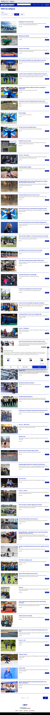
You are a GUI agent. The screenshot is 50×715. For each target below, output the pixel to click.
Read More (47, 26)
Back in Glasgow (22, 113)
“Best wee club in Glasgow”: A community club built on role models (33, 236)
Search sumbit (30, 4)
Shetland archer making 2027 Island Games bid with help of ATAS (33, 410)
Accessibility (32, 710)
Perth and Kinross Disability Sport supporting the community (32, 60)
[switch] (19, 360)
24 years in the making (24, 48)
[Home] (7, 5)
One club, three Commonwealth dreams (27, 127)
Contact (42, 4)
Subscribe (47, 4)
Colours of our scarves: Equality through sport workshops (31, 303)
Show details (42, 363)
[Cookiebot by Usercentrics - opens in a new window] (42, 347)
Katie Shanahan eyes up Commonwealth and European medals (33, 208)
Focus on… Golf (22, 640)
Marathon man (22, 436)
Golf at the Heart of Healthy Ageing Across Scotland (30, 504)
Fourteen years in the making (25, 615)
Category (2, 12)
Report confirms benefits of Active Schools (28, 573)
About (38, 4)
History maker (22, 668)
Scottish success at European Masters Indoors (29, 450)
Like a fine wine (22, 478)
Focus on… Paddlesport (24, 328)
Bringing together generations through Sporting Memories (32, 464)
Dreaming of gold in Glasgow (25, 167)
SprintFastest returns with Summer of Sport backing (30, 250)
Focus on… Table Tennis (24, 424)
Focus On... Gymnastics (24, 155)
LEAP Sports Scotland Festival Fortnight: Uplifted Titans (31, 260)
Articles (34, 4)
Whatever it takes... (23, 654)
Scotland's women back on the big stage (27, 274)
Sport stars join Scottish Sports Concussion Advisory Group (32, 341)
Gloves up (21, 587)
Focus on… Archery (23, 490)
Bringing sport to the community (26, 21)
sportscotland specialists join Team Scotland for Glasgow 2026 (32, 222)
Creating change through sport (25, 396)
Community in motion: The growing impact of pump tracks (32, 101)
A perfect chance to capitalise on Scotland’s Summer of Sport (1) (33, 73)
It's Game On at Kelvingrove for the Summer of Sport (30, 288)
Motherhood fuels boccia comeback (26, 382)
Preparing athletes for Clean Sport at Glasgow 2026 (30, 314)
